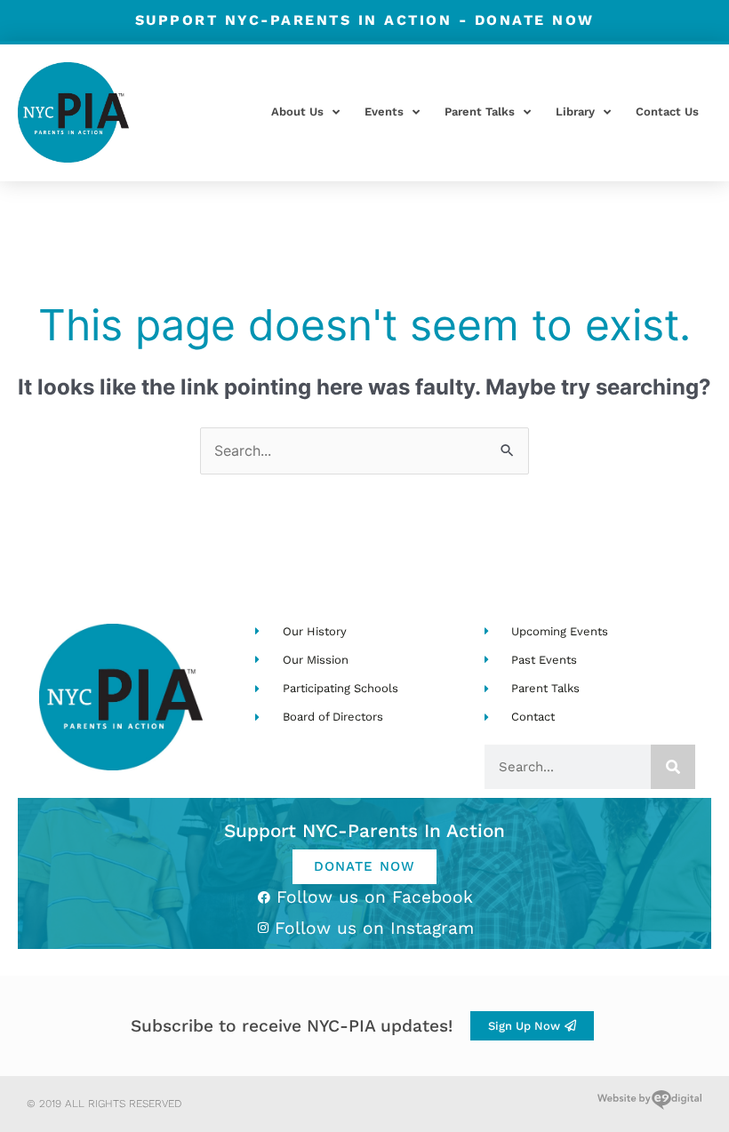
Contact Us (667, 111)
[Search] (673, 767)
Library (575, 111)
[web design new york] (649, 1103)
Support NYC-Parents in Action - (365, 20)
